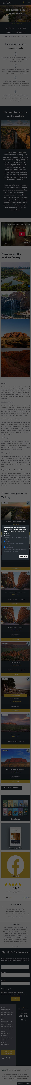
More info (7, 533)
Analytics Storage (9, 547)
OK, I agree (23, 556)
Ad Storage (8, 541)
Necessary (8, 535)
